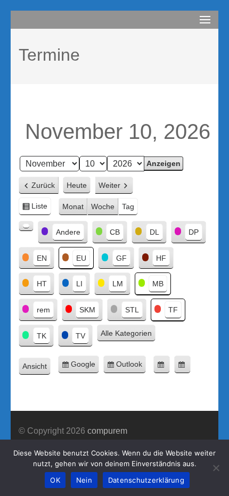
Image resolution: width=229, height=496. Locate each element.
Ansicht (36, 367)
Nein (84, 480)
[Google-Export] (161, 365)
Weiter (109, 185)
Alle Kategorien (126, 333)
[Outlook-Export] (182, 365)
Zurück (43, 185)
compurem (107, 430)
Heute (77, 185)
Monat (73, 206)
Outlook (131, 367)
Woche (102, 206)
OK (55, 480)
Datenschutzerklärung (146, 480)
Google (85, 367)
